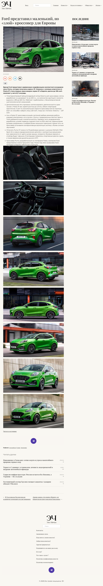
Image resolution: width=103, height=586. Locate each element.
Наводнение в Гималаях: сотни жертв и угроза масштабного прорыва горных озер (28, 461)
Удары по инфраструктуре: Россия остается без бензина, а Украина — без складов (27, 475)
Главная (55, 5)
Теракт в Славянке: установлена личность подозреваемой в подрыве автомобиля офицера (28, 468)
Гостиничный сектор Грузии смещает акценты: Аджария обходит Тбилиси (27, 483)
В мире (18, 447)
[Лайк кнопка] (5, 83)
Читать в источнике (10, 431)
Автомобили (12, 447)
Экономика (24, 447)
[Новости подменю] (67, 5)
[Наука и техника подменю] (82, 5)
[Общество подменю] (92, 5)
